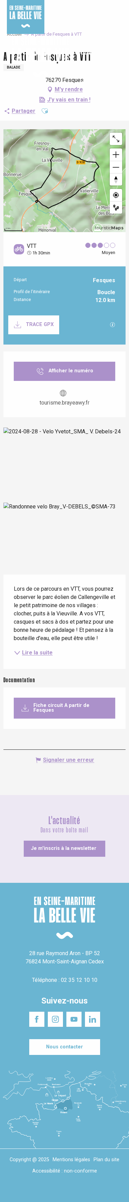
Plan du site (106, 1160)
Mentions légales (71, 1160)
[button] (118, 57)
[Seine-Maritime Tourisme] (37, 57)
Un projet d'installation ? (64, 10)
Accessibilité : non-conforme (64, 1171)
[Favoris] (102, 57)
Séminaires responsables (104, 10)
